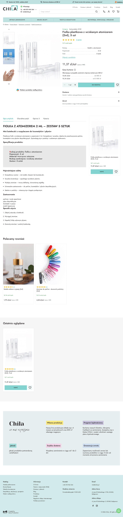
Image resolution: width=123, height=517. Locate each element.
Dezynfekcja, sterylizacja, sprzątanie (101, 20)
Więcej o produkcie (68, 57)
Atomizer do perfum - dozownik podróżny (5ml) (50, 290)
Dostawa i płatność (86, 7)
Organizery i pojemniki (24, 24)
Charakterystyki (23, 118)
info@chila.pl (95, 485)
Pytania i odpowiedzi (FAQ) (41, 487)
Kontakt (118, 7)
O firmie (75, 7)
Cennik (105, 7)
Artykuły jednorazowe (17, 20)
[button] (9, 29)
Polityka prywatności (39, 501)
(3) (14, 287)
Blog (111, 7)
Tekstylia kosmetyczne (68, 20)
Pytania (46, 118)
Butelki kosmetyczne (36, 24)
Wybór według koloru (9, 494)
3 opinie (78, 40)
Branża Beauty (42, 20)
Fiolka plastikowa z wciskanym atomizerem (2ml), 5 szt (104, 158)
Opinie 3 (36, 118)
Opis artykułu (8, 118)
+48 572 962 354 (28, 9)
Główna (6, 24)
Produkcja (97, 7)
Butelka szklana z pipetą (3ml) (13, 289)
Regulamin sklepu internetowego (42, 498)
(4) (46, 287)
